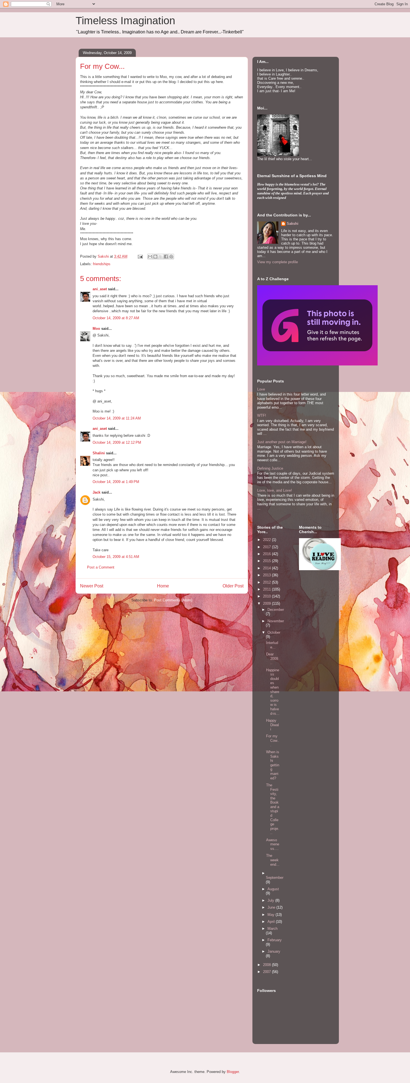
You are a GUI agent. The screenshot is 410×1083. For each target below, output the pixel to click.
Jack (96, 492)
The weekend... (272, 859)
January (273, 951)
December (275, 610)
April (271, 921)
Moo (96, 328)
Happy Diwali (272, 724)
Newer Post (91, 586)
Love (261, 389)
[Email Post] (140, 256)
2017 (267, 547)
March (272, 928)
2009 (267, 603)
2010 (267, 596)
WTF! (261, 415)
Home (163, 586)
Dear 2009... (272, 658)
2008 (267, 965)
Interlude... (272, 645)
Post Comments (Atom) (173, 600)
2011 (267, 589)
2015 (267, 561)
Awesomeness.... (272, 844)
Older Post (233, 586)
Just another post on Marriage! (282, 442)
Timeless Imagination (125, 20)
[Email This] (150, 256)
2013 (267, 575)
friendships (101, 264)
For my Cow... (272, 740)
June (271, 907)
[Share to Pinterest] (171, 256)
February (274, 940)
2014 (267, 568)
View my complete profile (277, 262)
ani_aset (100, 289)
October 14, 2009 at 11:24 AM (117, 418)
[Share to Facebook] (166, 256)
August (273, 889)
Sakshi (292, 223)
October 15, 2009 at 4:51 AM (116, 557)
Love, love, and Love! (274, 490)
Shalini (99, 453)
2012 (267, 582)
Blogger (233, 1072)
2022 (267, 540)
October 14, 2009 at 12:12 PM (117, 442)
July (271, 900)
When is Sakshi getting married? (272, 765)
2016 (267, 554)
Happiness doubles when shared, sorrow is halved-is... (272, 692)
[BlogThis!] (155, 256)
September (274, 877)
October (273, 632)
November (275, 621)
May (271, 915)
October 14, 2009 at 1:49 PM (116, 482)
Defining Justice (270, 468)
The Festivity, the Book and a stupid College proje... (272, 809)
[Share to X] (160, 256)
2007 (267, 972)
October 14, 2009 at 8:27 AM (116, 318)
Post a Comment (100, 567)
